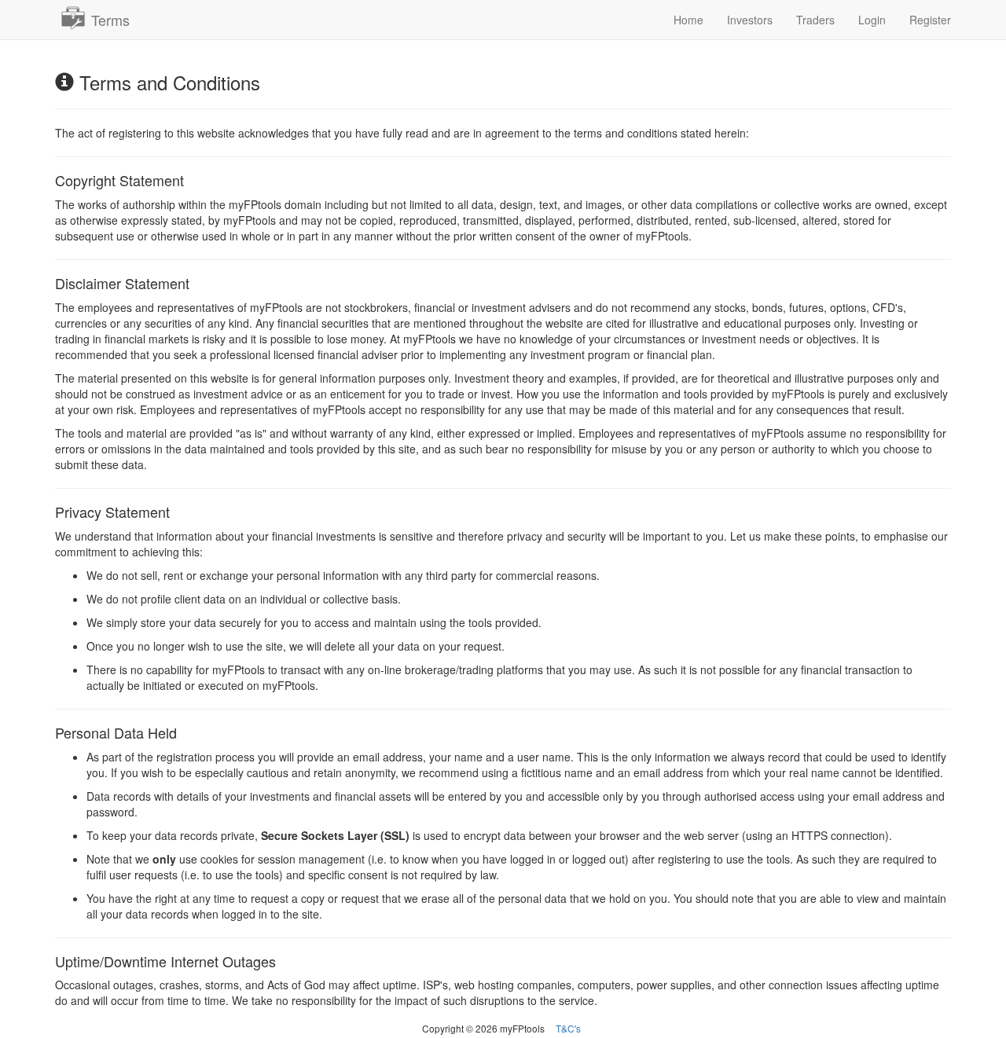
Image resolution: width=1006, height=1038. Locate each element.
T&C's (568, 1028)
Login (872, 20)
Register (930, 20)
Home (688, 20)
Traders (815, 20)
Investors (750, 20)
